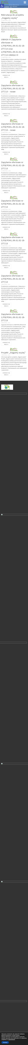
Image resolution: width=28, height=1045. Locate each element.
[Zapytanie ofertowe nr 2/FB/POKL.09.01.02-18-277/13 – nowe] (14, 120)
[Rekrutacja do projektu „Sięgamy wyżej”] (14, 11)
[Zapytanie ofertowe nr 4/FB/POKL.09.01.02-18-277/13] (14, 197)
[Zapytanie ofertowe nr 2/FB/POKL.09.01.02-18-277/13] (14, 272)
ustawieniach (11, 1039)
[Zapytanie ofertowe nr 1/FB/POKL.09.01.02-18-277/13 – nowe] (14, 82)
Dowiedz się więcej (6, 76)
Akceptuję (5, 1042)
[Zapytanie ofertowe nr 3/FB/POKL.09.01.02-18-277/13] (14, 159)
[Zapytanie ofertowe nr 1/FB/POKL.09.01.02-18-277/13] (14, 311)
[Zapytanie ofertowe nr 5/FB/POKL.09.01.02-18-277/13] (14, 234)
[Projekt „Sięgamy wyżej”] (14, 349)
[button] (2, 6)
